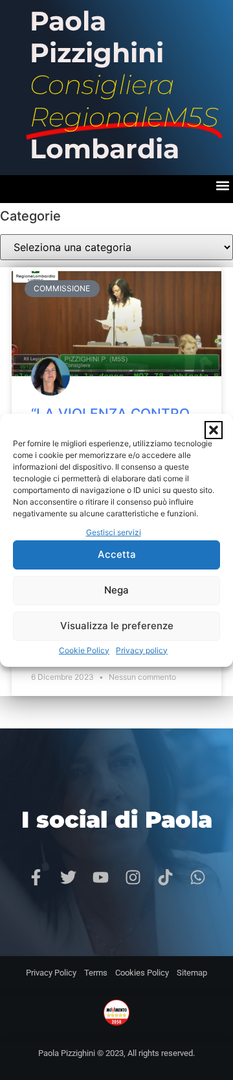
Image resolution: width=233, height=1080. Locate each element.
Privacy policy (142, 650)
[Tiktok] (165, 877)
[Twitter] (68, 877)
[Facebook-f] (35, 877)
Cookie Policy (84, 650)
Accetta (117, 554)
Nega (116, 590)
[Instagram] (132, 877)
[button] (213, 430)
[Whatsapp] (197, 877)
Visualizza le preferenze (116, 625)
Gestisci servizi (113, 532)
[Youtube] (100, 877)
